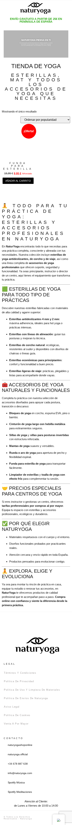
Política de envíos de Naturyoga (26, 698)
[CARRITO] (59, 8)
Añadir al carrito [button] (18, 180)
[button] (7, 8)
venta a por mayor (16, 723)
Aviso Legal (12, 706)
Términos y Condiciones (20, 672)
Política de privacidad (19, 681)
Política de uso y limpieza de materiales (32, 689)
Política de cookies (17, 715)
